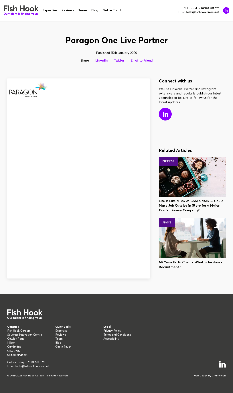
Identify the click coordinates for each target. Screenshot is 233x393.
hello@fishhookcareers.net (202, 12)
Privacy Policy (112, 330)
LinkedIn (101, 60)
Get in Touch (112, 10)
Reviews (68, 10)
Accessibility (111, 338)
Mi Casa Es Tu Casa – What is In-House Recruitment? (190, 265)
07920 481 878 (210, 8)
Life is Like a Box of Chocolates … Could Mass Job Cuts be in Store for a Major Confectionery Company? (191, 205)
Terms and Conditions (117, 334)
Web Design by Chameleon (209, 375)
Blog (94, 10)
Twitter (119, 60)
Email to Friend (142, 60)
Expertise (50, 10)
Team (82, 10)
